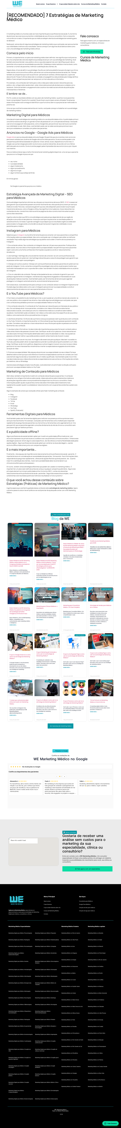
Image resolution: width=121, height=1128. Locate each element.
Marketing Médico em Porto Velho (96, 1033)
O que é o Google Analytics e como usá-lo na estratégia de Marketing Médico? (20, 656)
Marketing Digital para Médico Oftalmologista (20, 1004)
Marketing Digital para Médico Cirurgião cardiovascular (45, 1041)
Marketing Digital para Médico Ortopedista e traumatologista (20, 1012)
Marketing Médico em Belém (95, 1086)
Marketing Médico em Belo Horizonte (97, 993)
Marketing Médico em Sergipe (69, 1073)
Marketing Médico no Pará (68, 1019)
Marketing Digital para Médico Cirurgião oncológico (19, 1066)
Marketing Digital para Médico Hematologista (20, 969)
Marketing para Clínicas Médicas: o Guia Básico (46, 607)
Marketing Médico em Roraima (69, 1060)
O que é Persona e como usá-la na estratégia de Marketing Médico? (73, 702)
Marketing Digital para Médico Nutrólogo (45, 998)
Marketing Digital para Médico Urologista (45, 946)
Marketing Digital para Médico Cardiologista (20, 1041)
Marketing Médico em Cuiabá (95, 1026)
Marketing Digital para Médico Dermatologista (47, 1090)
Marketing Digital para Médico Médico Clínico (46, 1082)
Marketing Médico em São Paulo (69, 939)
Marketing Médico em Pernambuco (70, 1033)
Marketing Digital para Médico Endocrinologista (21, 1099)
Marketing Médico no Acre (68, 946)
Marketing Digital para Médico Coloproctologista (16, 1091)
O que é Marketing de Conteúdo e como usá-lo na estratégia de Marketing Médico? (46, 654)
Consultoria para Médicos (86, 901)
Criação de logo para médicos (87, 910)
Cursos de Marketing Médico (90, 4)
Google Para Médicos (84, 904)
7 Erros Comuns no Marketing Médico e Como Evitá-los (99, 701)
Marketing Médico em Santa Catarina (71, 1066)
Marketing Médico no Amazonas (69, 966)
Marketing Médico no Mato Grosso (70, 999)
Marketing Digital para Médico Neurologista (20, 998)
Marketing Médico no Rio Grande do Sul (71, 1046)
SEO (67, 202)
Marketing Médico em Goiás (68, 993)
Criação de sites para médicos (87, 907)
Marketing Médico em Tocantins (69, 1080)
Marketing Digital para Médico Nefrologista (19, 991)
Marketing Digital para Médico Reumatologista (20, 946)
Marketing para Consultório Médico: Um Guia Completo (71, 606)
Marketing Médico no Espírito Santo (70, 986)
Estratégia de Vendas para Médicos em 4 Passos (100, 606)
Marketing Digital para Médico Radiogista (19, 939)
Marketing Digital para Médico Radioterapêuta (47, 939)
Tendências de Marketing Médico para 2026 (100, 542)
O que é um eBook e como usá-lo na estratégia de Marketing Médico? (47, 701)
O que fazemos (51, 4)
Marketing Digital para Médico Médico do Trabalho (45, 983)
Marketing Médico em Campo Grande (97, 1066)
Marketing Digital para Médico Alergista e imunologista (45, 1026)
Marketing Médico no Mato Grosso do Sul (72, 1006)
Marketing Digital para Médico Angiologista (46, 1034)
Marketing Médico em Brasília (95, 933)
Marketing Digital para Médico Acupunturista (20, 1026)
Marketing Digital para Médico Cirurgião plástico (19, 1074)
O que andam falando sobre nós (69, 4)
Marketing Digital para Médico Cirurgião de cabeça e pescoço (46, 1050)
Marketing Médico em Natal (95, 939)
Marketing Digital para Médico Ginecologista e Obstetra (47, 962)
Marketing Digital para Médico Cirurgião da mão (20, 1050)
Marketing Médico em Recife (95, 973)
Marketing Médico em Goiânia (95, 966)
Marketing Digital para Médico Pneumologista (20, 933)
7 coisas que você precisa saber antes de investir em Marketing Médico (19, 702)
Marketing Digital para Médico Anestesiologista (21, 1034)
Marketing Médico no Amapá (68, 959)
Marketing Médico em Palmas (95, 1060)
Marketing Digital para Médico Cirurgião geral (47, 1057)
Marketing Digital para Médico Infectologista (20, 976)
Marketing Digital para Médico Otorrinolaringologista (42, 1012)
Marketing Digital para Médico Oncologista (46, 1004)
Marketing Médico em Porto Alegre (97, 953)
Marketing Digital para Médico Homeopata (46, 969)
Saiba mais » (13, 576)
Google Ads (10, 137)
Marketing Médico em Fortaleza (96, 999)
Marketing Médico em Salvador (96, 1006)
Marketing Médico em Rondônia (69, 1053)
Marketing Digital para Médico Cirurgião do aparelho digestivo (20, 1058)
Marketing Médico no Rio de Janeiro (70, 933)
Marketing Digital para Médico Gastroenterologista (16, 953)
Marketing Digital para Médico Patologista (19, 1019)
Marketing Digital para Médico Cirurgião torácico (45, 1074)
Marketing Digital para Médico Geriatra (18, 961)
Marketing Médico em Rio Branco (96, 1080)
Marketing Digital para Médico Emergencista (20, 983)
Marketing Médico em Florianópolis (97, 1046)
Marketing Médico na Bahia (68, 973)
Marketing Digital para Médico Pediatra (45, 1019)
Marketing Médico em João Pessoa (97, 1013)
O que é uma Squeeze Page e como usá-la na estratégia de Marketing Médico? (73, 656)
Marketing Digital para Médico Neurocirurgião (47, 991)
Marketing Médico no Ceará (68, 979)
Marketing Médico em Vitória (95, 1053)
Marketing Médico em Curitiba (95, 979)
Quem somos (40, 4)
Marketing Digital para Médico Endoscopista (46, 1099)
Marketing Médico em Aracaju (95, 1019)
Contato (103, 4)
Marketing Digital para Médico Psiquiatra (45, 933)
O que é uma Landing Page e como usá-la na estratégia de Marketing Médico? (100, 654)
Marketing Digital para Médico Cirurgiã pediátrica (45, 1066)
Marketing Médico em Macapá (95, 1040)
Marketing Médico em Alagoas (69, 953)
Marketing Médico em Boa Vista (96, 1073)
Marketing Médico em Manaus (95, 986)
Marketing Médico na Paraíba (69, 1026)
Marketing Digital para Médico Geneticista (46, 953)
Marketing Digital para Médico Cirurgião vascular (19, 1083)
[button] (60, 514)
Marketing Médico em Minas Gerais (70, 1013)
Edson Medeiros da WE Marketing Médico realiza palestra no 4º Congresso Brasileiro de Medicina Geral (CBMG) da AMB (20, 563)
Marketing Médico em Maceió (95, 946)
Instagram (20, 235)
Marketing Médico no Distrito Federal (70, 1086)
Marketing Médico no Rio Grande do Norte (72, 1040)
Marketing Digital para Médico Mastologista (46, 976)
